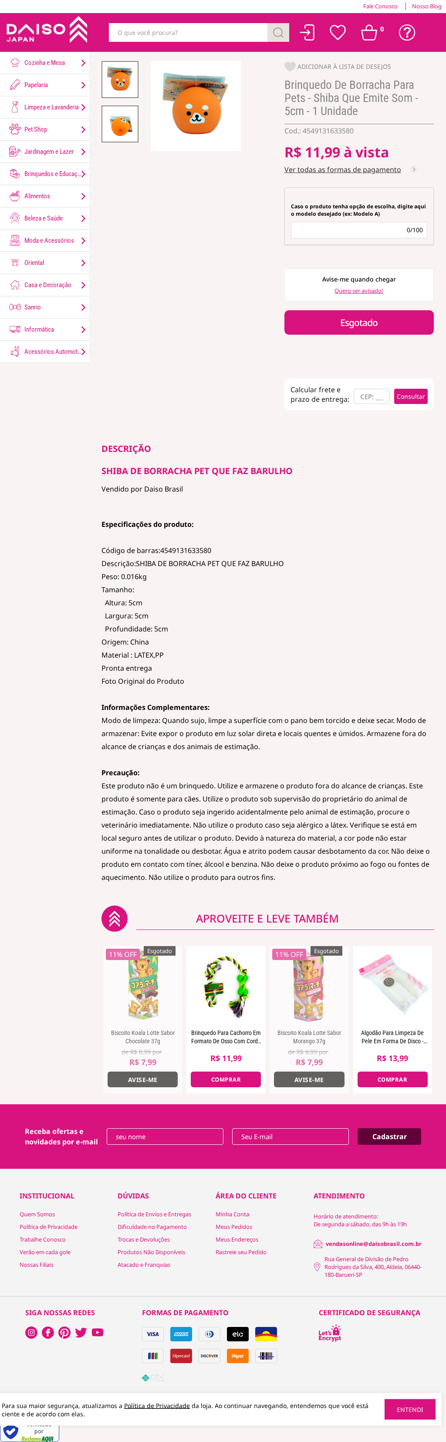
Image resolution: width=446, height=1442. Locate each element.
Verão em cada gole (45, 1252)
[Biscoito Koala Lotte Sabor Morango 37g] (309, 985)
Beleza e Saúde (43, 218)
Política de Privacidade (49, 1227)
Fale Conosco (380, 6)
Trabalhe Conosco (43, 1239)
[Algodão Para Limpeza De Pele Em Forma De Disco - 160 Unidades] (392, 985)
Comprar (226, 1079)
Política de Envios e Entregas (154, 1214)
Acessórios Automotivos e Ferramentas (56, 352)
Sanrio (32, 307)
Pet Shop (35, 129)
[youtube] (97, 1333)
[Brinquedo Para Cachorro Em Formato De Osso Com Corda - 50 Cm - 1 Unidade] (225, 985)
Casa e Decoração (47, 285)
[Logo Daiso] (45, 32)
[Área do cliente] (307, 32)
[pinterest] (64, 1333)
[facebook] (31, 1333)
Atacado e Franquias (144, 1265)
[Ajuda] (407, 32)
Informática (38, 329)
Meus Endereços (237, 1239)
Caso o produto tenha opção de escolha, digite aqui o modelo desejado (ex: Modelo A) (358, 210)
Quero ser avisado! (358, 291)
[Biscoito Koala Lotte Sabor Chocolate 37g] (142, 985)
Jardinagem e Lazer (48, 152)
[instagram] (48, 1333)
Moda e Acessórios (48, 240)
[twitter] (81, 1333)
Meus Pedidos (234, 1227)
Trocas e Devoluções (144, 1239)
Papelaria (35, 85)
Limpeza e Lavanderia (51, 107)
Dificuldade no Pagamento (152, 1227)
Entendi (410, 1409)
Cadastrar (389, 1136)
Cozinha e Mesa (44, 63)
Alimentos (36, 196)
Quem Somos (37, 1214)
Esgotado (359, 322)
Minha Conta (232, 1214)
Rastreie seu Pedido (241, 1252)
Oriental (33, 263)
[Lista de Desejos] (338, 33)
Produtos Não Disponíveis (151, 1252)
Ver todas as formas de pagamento (342, 169)
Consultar (411, 396)
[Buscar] (278, 32)
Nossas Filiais (37, 1265)
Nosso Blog (427, 6)
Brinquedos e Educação (53, 174)
